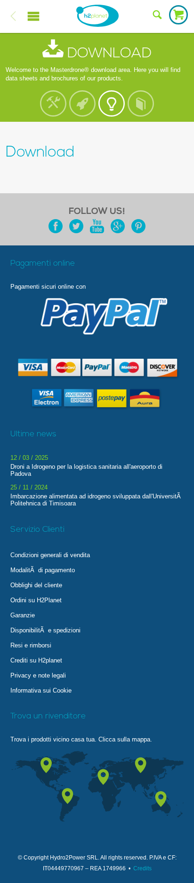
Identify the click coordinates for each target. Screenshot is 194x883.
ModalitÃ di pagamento (42, 570)
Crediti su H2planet (36, 660)
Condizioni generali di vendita (50, 555)
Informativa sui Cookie (41, 690)
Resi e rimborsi (30, 645)
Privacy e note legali (38, 675)
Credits (142, 868)
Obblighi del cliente (36, 585)
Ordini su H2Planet (36, 600)
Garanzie (22, 615)
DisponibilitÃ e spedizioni (45, 630)
